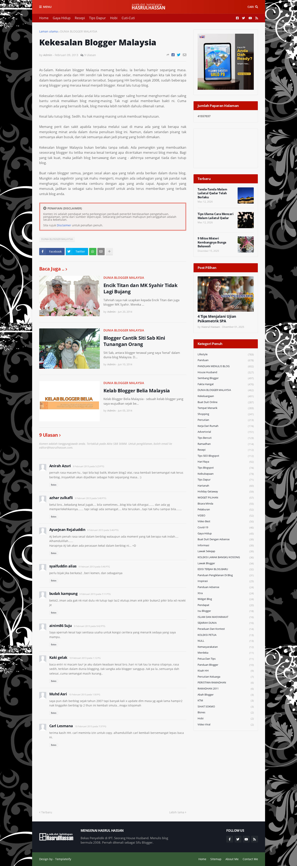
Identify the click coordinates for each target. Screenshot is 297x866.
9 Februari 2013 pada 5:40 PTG (90, 498)
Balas (53, 484)
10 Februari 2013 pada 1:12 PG (85, 657)
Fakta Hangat (226, 384)
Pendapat (226, 605)
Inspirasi (226, 581)
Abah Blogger (226, 695)
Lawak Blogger (226, 563)
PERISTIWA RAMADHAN (226, 682)
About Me (232, 859)
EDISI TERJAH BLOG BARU (226, 569)
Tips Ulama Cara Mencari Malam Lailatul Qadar (216, 216)
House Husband (226, 372)
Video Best (226, 521)
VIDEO (226, 515)
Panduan (226, 360)
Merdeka (226, 653)
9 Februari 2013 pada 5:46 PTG (103, 530)
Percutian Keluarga (226, 677)
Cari (251, 7)
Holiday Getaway (226, 491)
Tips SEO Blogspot (226, 456)
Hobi (113, 18)
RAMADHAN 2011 (226, 689)
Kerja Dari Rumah (226, 426)
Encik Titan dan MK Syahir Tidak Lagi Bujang (140, 288)
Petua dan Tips (226, 659)
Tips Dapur (97, 18)
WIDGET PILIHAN (226, 497)
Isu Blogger (226, 611)
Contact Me (250, 859)
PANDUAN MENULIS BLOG (226, 366)
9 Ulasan (90, 55)
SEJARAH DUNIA (226, 623)
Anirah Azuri (60, 465)
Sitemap (215, 859)
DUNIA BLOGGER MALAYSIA (78, 31)
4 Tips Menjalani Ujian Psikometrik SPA (217, 318)
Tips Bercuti (226, 438)
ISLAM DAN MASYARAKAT (226, 617)
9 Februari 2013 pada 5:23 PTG (88, 466)
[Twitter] (178, 54)
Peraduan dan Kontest (226, 629)
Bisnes (226, 712)
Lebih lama (176, 812)
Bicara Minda (226, 504)
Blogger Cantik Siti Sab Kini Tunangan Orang (134, 341)
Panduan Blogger (226, 665)
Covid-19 (226, 527)
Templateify (63, 859)
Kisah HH (226, 671)
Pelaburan (226, 509)
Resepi (80, 18)
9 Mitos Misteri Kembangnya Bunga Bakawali (212, 242)
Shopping (226, 414)
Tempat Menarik (226, 408)
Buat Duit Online (226, 402)
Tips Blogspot (226, 468)
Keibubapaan (226, 474)
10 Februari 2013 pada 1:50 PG (84, 694)
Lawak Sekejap (226, 551)
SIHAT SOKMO (226, 706)
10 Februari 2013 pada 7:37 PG (90, 726)
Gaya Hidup (62, 18)
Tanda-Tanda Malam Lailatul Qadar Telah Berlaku (212, 193)
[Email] (184, 54)
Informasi (226, 545)
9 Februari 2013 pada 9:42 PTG (89, 626)
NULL (226, 641)
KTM (226, 700)
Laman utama (48, 31)
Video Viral (226, 724)
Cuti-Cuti (128, 18)
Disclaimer (64, 225)
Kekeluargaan (226, 396)
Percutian (226, 420)
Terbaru (46, 812)
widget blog (226, 599)
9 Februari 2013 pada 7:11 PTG (95, 593)
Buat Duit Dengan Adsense (226, 539)
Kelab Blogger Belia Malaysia (136, 390)
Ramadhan (226, 444)
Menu (47, 7)
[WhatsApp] (92, 251)
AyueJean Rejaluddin (67, 529)
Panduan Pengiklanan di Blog (226, 575)
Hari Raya (226, 462)
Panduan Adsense (226, 587)
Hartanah (226, 486)
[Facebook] (173, 54)
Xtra (226, 593)
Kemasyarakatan (226, 647)
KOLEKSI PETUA (226, 635)
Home (43, 18)
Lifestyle (226, 354)
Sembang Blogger (226, 378)
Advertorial (226, 432)
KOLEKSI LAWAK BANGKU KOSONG (226, 557)
